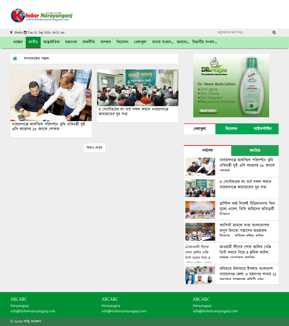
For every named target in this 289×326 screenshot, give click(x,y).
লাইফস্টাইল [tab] (263, 129)
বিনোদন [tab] (231, 129)
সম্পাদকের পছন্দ (36, 59)
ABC (23, 299)
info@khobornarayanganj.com (32, 311)
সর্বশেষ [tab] (207, 151)
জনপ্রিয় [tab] (255, 151)
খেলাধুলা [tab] (199, 129)
